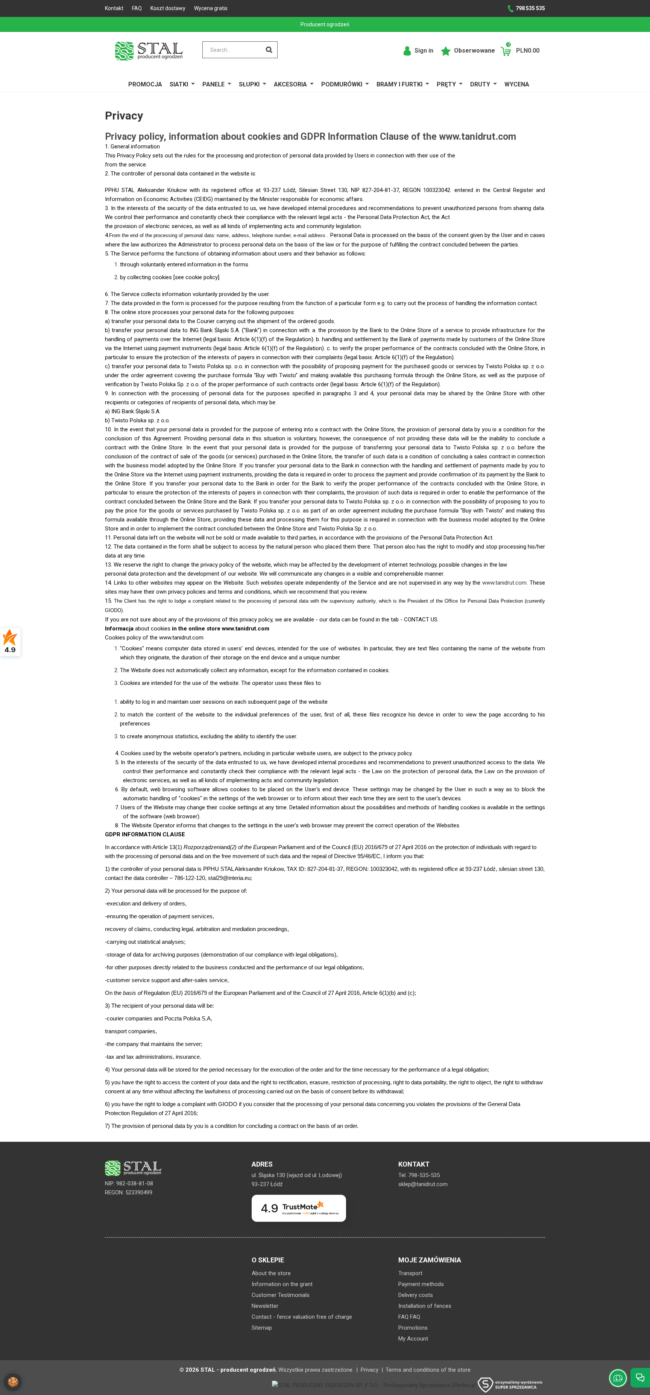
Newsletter (265, 1306)
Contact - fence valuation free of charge (302, 1316)
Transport (410, 1273)
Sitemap (262, 1327)
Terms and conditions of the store (428, 1369)
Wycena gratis (211, 8)
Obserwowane (474, 50)
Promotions (413, 1327)
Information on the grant (282, 1284)
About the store (271, 1273)
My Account (413, 1338)
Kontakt (114, 8)
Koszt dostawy (167, 8)
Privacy (369, 1369)
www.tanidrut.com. (505, 582)
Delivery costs (415, 1295)
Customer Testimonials (281, 1295)
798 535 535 (530, 8)
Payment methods (421, 1284)
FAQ (137, 8)
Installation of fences (424, 1306)
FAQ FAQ (409, 1316)
